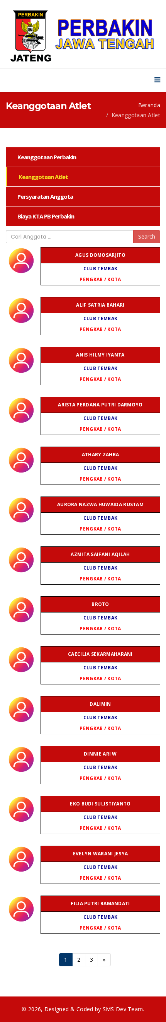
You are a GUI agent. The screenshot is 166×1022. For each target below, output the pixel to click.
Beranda (149, 105)
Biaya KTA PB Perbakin (45, 216)
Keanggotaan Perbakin (46, 157)
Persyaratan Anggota (45, 196)
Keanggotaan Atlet (43, 177)
